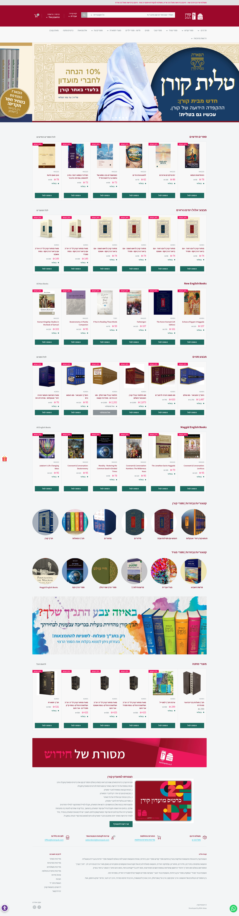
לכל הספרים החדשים (45, 137)
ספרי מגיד (173, 30)
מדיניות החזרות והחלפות (145, 840)
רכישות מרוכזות (200, 38)
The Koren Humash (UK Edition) (166, 323)
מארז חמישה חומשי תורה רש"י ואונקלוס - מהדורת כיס (47, 396)
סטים (147, 30)
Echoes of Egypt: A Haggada (193, 322)
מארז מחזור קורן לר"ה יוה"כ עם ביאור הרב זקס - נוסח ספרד (76, 251)
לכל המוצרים (42, 210)
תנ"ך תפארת (53, 702)
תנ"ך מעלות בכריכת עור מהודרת (194, 703)
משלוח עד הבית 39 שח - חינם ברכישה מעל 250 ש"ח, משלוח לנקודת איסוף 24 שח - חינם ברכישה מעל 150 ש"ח (161, 2)
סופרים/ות (98, 30)
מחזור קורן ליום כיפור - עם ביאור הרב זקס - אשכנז (164, 250)
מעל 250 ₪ (196, 840)
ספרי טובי (158, 30)
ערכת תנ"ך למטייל (167, 702)
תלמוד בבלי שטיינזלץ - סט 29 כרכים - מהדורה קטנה (106, 396)
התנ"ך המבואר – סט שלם (193, 395)
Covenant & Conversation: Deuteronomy (78, 467)
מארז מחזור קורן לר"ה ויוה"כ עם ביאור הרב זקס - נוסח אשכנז (47, 251)
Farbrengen (141, 322)
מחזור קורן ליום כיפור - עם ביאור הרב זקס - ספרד (193, 250)
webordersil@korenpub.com (97, 840)
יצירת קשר (56, 891)
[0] (35, 15)
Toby (115, 318)
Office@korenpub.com (54, 840)
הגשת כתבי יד (55, 883)
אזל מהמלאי (105, 412)
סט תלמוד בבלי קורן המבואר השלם (137, 396)
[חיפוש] (84, 15)
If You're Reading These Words (105, 322)
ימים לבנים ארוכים (167, 175)
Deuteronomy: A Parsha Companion (79, 323)
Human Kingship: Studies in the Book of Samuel (48, 323)
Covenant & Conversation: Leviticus (194, 467)
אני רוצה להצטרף (121, 824)
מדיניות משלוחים (54, 867)
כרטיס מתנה (68, 30)
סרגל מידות (56, 875)
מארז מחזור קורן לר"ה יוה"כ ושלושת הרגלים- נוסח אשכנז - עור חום (105, 705)
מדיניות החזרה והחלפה (51, 871)
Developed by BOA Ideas (198, 908)
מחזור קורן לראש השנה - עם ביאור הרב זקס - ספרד (134, 250)
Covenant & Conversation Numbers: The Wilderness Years (136, 468)
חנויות (58, 879)
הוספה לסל (47, 195)
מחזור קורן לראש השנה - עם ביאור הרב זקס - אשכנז (105, 250)
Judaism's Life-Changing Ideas (49, 467)
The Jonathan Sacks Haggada (163, 465)
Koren (56, 245)
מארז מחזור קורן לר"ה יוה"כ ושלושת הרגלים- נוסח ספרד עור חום (134, 705)
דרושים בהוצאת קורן (52, 887)
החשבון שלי (54, 17)
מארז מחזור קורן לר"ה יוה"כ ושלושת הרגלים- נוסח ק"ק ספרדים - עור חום (76, 705)
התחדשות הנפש (197, 175)
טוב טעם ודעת (53, 175)
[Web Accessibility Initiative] (4, 908)
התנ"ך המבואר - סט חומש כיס (77, 396)
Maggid (56, 172)
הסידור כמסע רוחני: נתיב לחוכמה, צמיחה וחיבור (77, 176)
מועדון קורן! (54, 30)
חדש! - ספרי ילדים (133, 30)
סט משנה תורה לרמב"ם (165, 395)
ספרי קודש (188, 30)
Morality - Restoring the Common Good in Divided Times (107, 468)
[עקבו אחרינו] (39, 907)
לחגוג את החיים (139, 175)
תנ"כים (203, 30)
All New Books (42, 283)
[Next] (207, 171)
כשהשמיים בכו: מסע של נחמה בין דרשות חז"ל (107, 176)
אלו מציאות (82, 30)
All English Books (43, 427)
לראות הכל (41, 664)
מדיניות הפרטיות (54, 863)
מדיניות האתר (55, 859)
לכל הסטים (41, 357)
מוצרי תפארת (115, 30)
